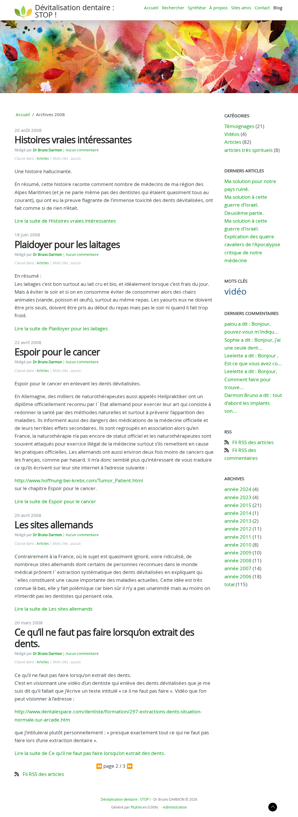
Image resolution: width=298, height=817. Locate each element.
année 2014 (237, 513)
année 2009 (237, 552)
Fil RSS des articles (43, 774)
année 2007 (237, 568)
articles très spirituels (248, 150)
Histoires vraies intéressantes (73, 139)
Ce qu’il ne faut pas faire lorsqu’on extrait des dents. (104, 637)
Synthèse (197, 7)
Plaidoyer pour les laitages (67, 244)
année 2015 (237, 505)
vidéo (235, 291)
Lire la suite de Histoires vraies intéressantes (65, 220)
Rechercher (173, 7)
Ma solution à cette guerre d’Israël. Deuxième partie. (245, 205)
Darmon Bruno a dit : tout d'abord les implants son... (253, 403)
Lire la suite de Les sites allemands (54, 608)
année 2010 (237, 544)
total (230, 584)
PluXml (136, 807)
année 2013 (237, 521)
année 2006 (237, 576)
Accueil (151, 7)
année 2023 (237, 497)
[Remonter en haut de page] (272, 810)
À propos (218, 7)
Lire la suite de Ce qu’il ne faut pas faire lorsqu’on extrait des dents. (90, 753)
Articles (43, 158)
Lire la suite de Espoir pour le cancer (55, 501)
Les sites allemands (54, 524)
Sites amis (241, 7)
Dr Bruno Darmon (47, 150)
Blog (277, 7)
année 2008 (237, 560)
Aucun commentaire (82, 150)
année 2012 (237, 528)
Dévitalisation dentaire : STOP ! (74, 11)
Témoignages (239, 126)
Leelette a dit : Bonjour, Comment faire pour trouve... (250, 379)
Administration (175, 807)
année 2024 (237, 489)
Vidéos (232, 134)
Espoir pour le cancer (57, 351)
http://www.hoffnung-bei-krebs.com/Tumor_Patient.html (79, 480)
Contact (262, 7)
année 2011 (237, 537)
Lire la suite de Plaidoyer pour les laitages (61, 328)
